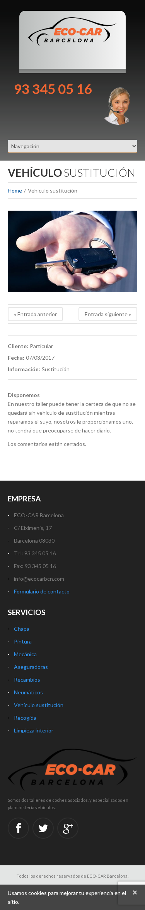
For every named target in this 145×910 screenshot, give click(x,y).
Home (15, 190)
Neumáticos (28, 692)
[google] (67, 828)
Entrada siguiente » (108, 314)
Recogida (25, 717)
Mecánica (25, 654)
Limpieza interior (33, 730)
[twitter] (43, 828)
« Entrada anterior (35, 314)
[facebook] (18, 828)
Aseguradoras (31, 667)
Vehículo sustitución (38, 705)
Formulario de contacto (42, 591)
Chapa (21, 628)
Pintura (23, 641)
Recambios (27, 679)
